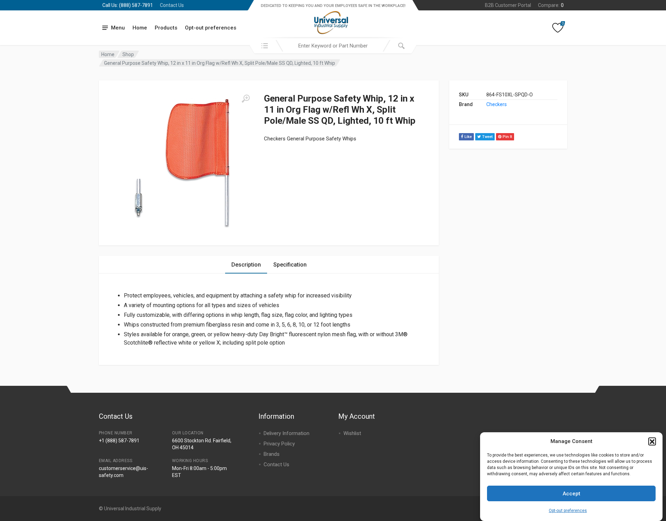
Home (140, 28)
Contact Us (172, 5)
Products (166, 28)
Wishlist (352, 433)
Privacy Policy (279, 444)
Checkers (496, 104)
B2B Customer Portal (508, 5)
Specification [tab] (290, 264)
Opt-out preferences (568, 510)
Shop (128, 54)
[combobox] (333, 45)
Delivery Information (286, 433)
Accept (571, 493)
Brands (272, 454)
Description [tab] (246, 264)
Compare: (551, 5)
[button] (652, 441)
